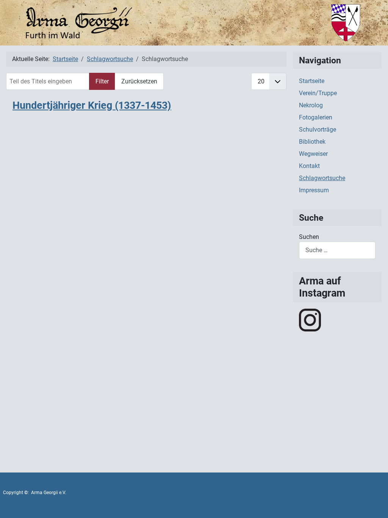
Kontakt (309, 166)
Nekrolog (311, 105)
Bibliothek (312, 141)
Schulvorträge (317, 129)
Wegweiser (313, 153)
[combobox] (337, 250)
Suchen (309, 236)
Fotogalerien (315, 117)
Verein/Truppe (318, 93)
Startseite (311, 81)
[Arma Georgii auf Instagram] (310, 319)
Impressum (314, 190)
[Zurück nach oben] (375, 504)
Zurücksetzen (139, 81)
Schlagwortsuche (322, 178)
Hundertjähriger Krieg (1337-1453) (92, 105)
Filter (102, 81)
